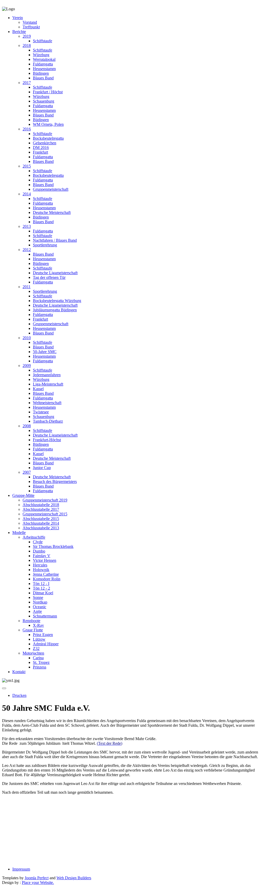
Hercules (40, 565)
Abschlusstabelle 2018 (41, 505)
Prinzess (39, 667)
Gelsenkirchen (44, 143)
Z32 (36, 648)
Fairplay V (41, 556)
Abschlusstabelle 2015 (41, 518)
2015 (27, 166)
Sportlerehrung (45, 245)
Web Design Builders (74, 878)
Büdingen (41, 73)
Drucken (19, 695)
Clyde (38, 542)
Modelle (19, 532)
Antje (37, 611)
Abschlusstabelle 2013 (41, 528)
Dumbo (39, 551)
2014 (27, 194)
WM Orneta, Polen (48, 124)
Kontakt (18, 672)
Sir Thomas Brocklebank (53, 546)
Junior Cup (42, 467)
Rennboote (31, 620)
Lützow (39, 639)
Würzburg (41, 55)
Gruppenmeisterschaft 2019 (45, 500)
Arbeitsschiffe (34, 537)
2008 (27, 426)
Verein (17, 17)
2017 (27, 82)
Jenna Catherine (46, 574)
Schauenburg (43, 101)
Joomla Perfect (37, 878)
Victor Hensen (44, 560)
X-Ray (38, 625)
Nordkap (40, 602)
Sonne (38, 597)
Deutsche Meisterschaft (52, 212)
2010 (27, 338)
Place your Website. (38, 882)
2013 (27, 226)
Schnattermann (45, 616)
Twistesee (41, 412)
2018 (27, 45)
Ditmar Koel (43, 593)
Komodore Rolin (46, 579)
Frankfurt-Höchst (47, 440)
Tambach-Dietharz (48, 421)
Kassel (38, 389)
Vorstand (30, 22)
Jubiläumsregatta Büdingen (55, 310)
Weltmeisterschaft (47, 402)
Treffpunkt (31, 27)
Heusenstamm (44, 68)
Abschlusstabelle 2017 (41, 509)
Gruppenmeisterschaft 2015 (45, 514)
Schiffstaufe (42, 41)
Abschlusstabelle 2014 (41, 523)
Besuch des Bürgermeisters (55, 481)
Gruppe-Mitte (23, 495)
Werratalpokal (44, 59)
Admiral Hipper (46, 644)
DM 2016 (41, 147)
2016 (27, 129)
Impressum (21, 869)
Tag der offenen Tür (49, 277)
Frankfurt (40, 152)
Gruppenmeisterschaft (50, 189)
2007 (27, 472)
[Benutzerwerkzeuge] (4, 688)
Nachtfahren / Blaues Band (55, 240)
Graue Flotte (33, 630)
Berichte (19, 31)
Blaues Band (43, 78)
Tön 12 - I (41, 583)
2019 (27, 36)
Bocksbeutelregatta (48, 138)
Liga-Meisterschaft (48, 384)
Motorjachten (33, 653)
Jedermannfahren (47, 375)
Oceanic (39, 607)
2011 (27, 286)
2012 (27, 249)
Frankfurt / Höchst (48, 92)
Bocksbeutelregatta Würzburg (57, 300)
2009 (27, 365)
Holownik (41, 569)
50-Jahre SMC (45, 351)
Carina (38, 658)
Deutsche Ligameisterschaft (55, 273)
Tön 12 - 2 (41, 588)
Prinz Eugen (43, 634)
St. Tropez (41, 662)
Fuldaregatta (43, 64)
